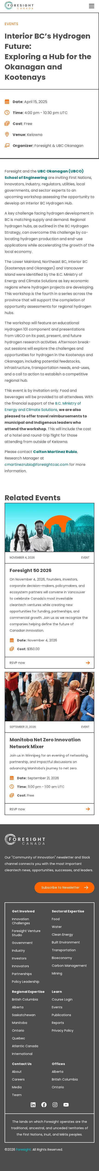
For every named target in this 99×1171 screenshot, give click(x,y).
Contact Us (22, 1064)
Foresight (23, 1149)
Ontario (18, 1030)
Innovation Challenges (21, 921)
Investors (19, 958)
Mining (57, 973)
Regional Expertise (28, 991)
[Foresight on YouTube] (66, 1105)
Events (57, 1007)
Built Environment (66, 942)
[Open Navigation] (92, 6)
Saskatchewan (23, 1015)
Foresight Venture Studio (26, 933)
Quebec (18, 1038)
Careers (18, 1079)
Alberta (17, 1007)
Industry (18, 950)
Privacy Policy (62, 1030)
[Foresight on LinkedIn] (33, 1105)
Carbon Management (69, 965)
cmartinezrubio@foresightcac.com (36, 464)
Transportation (64, 950)
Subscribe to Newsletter (60, 887)
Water (57, 927)
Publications (61, 1015)
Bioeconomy (62, 958)
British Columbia (25, 999)
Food (56, 919)
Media (17, 1087)
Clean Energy (62, 934)
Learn (57, 991)
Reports (58, 1022)
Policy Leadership (25, 981)
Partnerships (22, 974)
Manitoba (19, 1022)
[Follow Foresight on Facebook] (44, 1105)
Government (22, 943)
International (22, 1054)
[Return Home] (19, 6)
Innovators (20, 966)
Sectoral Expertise (68, 911)
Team (17, 1095)
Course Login (62, 999)
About (17, 1071)
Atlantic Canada (25, 1046)
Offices (58, 1064)
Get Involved (23, 911)
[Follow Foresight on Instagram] (55, 1105)
